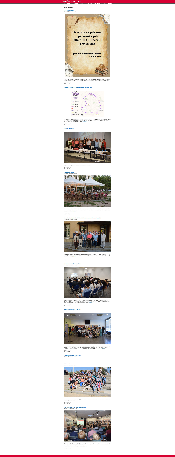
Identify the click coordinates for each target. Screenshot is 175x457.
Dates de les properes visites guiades (72, 355)
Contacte (104, 3)
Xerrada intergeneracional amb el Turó (72, 263)
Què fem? (75, 3)
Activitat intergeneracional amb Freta (72, 309)
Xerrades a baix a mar (69, 172)
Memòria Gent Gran (71, 1)
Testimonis (81, 3)
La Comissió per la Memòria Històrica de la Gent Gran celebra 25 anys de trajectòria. (82, 218)
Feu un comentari (67, 83)
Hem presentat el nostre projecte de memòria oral (75, 407)
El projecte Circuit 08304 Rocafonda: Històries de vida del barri (78, 87)
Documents (92, 3)
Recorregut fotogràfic (69, 128)
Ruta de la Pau (67, 363)
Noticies (87, 3)
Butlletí (109, 3)
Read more (84, 121)
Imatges (98, 3)
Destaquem (67, 82)
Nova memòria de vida (69, 10)
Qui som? (68, 3)
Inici (64, 3)
